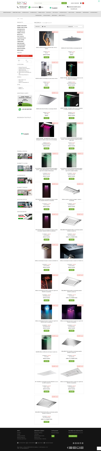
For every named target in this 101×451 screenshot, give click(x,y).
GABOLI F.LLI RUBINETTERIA (71, 237)
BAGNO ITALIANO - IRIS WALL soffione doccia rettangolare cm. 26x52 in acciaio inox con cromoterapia (72, 109)
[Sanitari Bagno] (25, 217)
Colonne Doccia (33, 12)
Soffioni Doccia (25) (22, 69)
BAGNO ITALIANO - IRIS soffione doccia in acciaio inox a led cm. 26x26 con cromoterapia (71, 78)
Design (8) (21, 87)
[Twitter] (76, 443)
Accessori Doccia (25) (23, 67)
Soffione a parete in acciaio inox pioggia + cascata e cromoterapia (71, 200)
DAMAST (71, 54)
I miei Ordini (36, 434)
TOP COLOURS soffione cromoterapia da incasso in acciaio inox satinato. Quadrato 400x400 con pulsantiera (46, 230)
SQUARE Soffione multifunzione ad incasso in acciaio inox (46, 351)
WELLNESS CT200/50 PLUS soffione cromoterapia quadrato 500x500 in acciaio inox (46, 412)
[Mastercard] (78, 448)
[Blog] (82, 443)
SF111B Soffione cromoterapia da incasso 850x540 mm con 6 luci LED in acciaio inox (46, 382)
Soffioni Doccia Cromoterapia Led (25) (25, 73)
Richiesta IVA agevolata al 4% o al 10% (76, 432)
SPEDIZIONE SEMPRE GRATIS (75, 6)
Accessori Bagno (93, 12)
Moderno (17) (21, 88)
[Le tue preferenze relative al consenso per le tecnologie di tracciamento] (99, 1)
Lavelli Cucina (71, 12)
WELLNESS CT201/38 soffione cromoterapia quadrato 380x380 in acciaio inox (71, 352)
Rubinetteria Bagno (7, 12)
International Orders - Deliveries (40, 438)
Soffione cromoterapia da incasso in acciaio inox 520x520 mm (46, 260)
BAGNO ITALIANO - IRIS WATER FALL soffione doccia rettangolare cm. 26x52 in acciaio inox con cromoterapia (46, 139)
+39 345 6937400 (22, 7)
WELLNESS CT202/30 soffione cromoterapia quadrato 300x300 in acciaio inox (71, 291)
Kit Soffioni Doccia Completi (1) (24, 68)
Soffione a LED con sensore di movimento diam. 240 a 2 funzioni (46, 48)
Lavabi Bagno (78, 12)
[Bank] (68, 448)
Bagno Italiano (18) (22, 79)
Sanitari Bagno (86, 12)
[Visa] (74, 448)
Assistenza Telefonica (38, 432)
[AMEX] (81, 448)
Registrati (76, 3)
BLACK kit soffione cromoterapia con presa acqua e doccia (46, 78)
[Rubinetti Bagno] (25, 192)
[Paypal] (70, 448)
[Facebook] (73, 443)
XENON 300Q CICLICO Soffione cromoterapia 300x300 (46, 108)
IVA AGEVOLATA (74, 9)
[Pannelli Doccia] (25, 156)
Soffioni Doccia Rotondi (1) (24, 74)
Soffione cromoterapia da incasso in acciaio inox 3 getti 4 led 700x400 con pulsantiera (71, 321)
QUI (53, 436)
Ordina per (70, 26)
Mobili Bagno (54, 15)
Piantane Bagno (38, 15)
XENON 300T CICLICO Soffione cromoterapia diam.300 (71, 48)
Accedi (72, 3)
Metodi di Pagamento (21, 437)
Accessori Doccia (63, 12)
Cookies (18, 434)
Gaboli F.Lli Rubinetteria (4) (24, 82)
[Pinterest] (78, 443)
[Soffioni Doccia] (25, 205)
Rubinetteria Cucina (17, 12)
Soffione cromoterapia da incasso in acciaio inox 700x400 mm (71, 260)
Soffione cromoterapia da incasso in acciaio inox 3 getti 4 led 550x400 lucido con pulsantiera (46, 321)
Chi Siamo (19, 432)
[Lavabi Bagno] (25, 180)
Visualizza (38, 26)
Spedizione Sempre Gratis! (39, 435)
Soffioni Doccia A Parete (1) (24, 71)
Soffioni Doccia (25, 12)
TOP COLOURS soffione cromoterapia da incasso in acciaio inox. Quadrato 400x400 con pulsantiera (46, 200)
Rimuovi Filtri (25, 55)
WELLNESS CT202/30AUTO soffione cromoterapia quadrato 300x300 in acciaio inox (71, 230)
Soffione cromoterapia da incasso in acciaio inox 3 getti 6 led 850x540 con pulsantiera (71, 382)
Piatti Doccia (55, 12)
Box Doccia (48, 12)
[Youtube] (80, 443)
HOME (18, 18)
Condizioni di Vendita (21, 435)
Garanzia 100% (37, 437)
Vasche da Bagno (46, 15)
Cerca (64, 3)
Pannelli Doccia (41, 12)
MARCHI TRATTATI (62, 15)
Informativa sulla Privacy (21, 438)
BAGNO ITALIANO (46, 54)
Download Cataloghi (55, 432)
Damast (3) (21, 81)
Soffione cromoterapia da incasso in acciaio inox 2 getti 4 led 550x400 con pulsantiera (46, 291)
